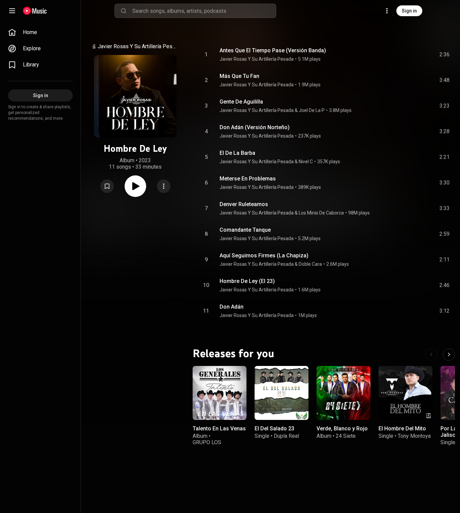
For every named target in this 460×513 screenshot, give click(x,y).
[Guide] (12, 11)
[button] (107, 186)
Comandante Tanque (245, 230)
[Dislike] (406, 55)
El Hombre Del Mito (402, 428)
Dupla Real (286, 436)
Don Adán (231, 307)
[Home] (35, 11)
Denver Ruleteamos (244, 204)
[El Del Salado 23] (281, 393)
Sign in (409, 10)
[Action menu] (163, 186)
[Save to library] (107, 186)
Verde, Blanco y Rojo (342, 428)
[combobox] (204, 11)
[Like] (394, 55)
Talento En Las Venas (219, 428)
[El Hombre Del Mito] (405, 393)
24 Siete (346, 436)
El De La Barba (237, 153)
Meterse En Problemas (248, 178)
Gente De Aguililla (241, 101)
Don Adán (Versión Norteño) (255, 127)
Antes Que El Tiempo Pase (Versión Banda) (273, 50)
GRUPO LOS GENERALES (207, 445)
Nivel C (306, 161)
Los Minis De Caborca (321, 213)
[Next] (449, 354)
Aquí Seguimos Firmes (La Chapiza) (264, 255)
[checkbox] (445, 55)
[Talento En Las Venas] (220, 393)
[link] (40, 32)
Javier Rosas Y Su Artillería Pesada (138, 46)
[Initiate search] (123, 10)
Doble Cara (310, 264)
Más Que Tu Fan (239, 76)
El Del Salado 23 (274, 428)
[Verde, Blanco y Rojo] (343, 393)
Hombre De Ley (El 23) (247, 281)
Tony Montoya (414, 436)
